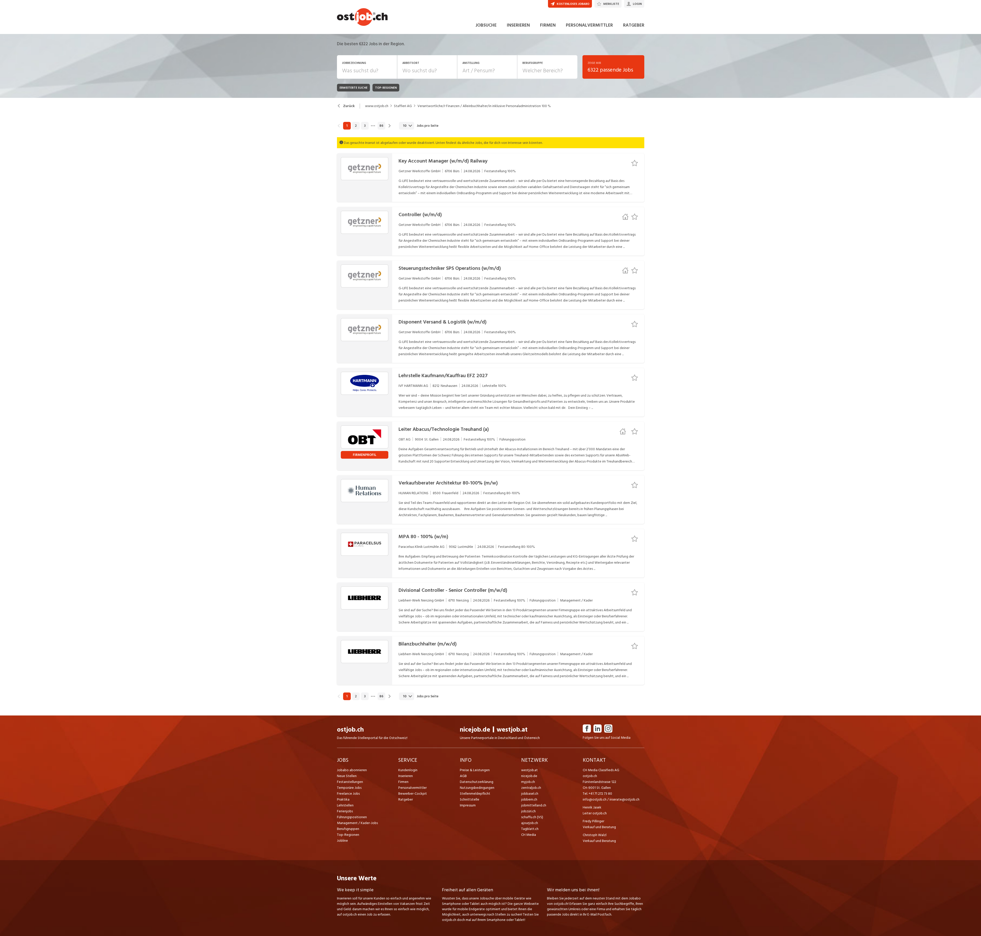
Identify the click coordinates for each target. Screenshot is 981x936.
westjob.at (512, 729)
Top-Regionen (348, 835)
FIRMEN (548, 25)
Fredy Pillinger (593, 821)
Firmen (403, 782)
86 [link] (381, 126)
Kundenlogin (407, 770)
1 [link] (346, 126)
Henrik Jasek (592, 807)
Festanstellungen (350, 782)
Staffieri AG (403, 106)
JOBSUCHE (486, 25)
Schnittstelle (469, 799)
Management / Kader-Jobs (357, 823)
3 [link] (365, 126)
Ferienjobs (345, 811)
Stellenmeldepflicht (475, 793)
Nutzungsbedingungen (477, 788)
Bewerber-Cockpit (412, 793)
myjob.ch (528, 782)
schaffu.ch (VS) (532, 817)
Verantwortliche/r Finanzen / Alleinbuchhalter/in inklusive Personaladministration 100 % (484, 106)
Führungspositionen (352, 817)
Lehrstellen (345, 805)
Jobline (342, 840)
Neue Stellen (347, 776)
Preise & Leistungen (475, 770)
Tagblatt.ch (530, 829)
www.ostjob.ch (376, 106)
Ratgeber (405, 799)
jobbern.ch (529, 799)
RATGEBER (633, 25)
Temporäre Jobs (349, 788)
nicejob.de (475, 729)
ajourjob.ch (529, 823)
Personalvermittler (412, 788)
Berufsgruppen (348, 829)
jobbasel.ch (529, 793)
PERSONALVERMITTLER (589, 25)
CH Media (528, 835)
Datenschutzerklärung (476, 782)
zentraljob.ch (531, 788)
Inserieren (405, 776)
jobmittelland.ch (533, 805)
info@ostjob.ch (594, 799)
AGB (463, 776)
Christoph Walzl (594, 835)
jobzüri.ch (528, 811)
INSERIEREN (518, 25)
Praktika (343, 799)
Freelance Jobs (348, 793)
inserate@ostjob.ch (624, 799)
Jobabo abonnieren (352, 770)
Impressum (468, 805)
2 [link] (356, 126)
